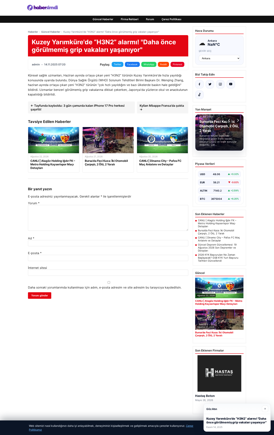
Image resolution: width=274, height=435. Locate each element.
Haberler (33, 31)
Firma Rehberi (129, 19)
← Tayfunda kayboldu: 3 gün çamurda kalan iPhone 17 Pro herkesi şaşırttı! (78, 107)
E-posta (35, 253)
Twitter (117, 64)
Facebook (132, 64)
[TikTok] (199, 94)
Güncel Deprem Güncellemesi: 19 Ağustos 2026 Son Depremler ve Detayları (217, 247)
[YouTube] (230, 84)
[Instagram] (220, 84)
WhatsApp (149, 64)
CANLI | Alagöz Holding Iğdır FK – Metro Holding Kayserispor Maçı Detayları (217, 223)
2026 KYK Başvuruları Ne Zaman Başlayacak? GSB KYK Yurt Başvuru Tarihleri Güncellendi (218, 257)
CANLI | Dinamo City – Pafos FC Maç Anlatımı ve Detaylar (219, 239)
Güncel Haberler (103, 19)
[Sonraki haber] (237, 120)
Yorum (34, 203)
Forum (150, 19)
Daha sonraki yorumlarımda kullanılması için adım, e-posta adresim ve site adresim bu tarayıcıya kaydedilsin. (104, 287)
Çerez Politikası (171, 19)
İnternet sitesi (37, 268)
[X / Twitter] (210, 84)
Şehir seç (205, 51)
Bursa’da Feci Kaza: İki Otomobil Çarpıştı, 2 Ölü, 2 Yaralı (216, 232)
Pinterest (177, 64)
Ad (31, 238)
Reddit (163, 64)
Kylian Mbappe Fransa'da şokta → (162, 107)
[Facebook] (199, 84)
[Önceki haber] (229, 120)
